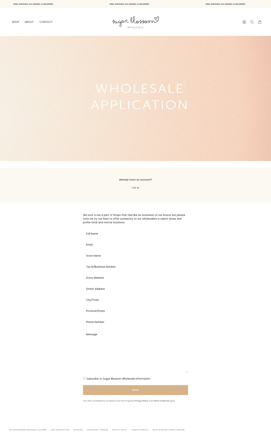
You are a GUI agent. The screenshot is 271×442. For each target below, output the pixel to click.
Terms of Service (161, 400)
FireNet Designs (176, 430)
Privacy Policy (141, 400)
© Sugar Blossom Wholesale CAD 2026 (27, 430)
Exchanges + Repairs (97, 430)
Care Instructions (60, 430)
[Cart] (260, 22)
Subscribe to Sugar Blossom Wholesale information (118, 379)
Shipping (78, 430)
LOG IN (135, 187)
